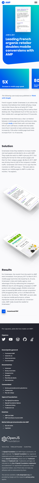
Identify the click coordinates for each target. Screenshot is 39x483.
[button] (35, 2)
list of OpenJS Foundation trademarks (24, 463)
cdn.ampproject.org (23, 475)
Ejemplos (7, 375)
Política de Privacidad (16, 447)
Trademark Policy (10, 405)
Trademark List (9, 408)
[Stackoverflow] (32, 339)
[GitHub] (25, 339)
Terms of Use (5, 447)
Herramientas (9, 380)
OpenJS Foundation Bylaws (13, 403)
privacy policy (30, 477)
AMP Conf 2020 (9, 415)
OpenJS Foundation (9, 452)
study (10, 123)
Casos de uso (8, 356)
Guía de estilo (9, 425)
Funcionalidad (9, 360)
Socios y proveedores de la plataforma (16, 388)
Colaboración (9, 390)
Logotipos (8, 428)
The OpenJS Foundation (12, 400)
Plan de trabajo (9, 393)
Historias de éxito (10, 358)
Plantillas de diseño (10, 378)
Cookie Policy (27, 447)
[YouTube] (11, 339)
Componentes (9, 373)
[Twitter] (3, 339)
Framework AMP (10, 353)
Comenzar (8, 368)
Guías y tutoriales (10, 370)
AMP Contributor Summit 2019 (14, 418)
